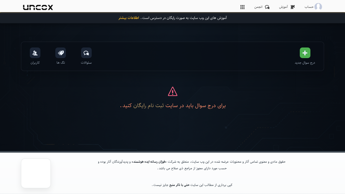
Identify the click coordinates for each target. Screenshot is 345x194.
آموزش (283, 7)
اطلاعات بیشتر (128, 18)
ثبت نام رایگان (148, 105)
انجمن (258, 7)
